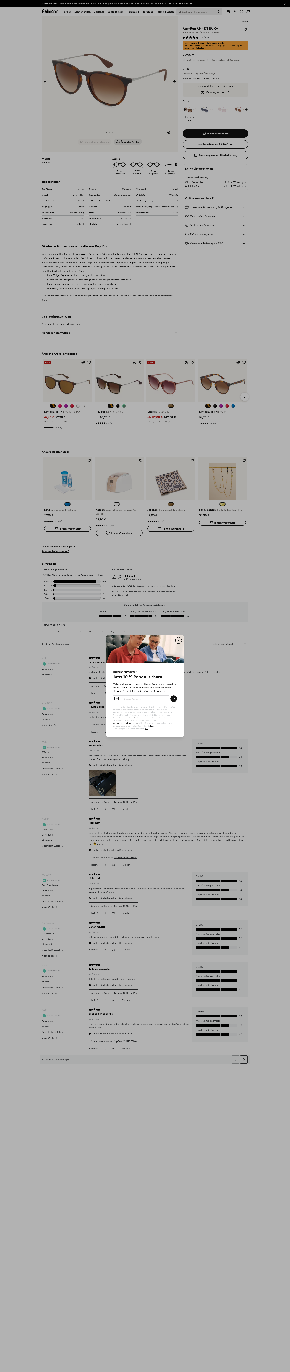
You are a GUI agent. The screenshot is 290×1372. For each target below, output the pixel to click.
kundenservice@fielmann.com (125, 723)
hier (151, 726)
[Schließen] (178, 640)
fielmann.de (159, 691)
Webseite (138, 718)
